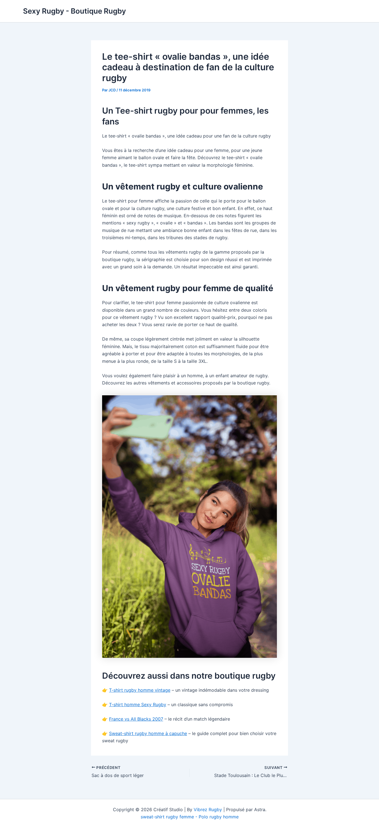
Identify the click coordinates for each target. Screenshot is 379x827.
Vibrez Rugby (208, 809)
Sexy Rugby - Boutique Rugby (74, 11)
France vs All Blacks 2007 (136, 719)
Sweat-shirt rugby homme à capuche (148, 733)
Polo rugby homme (219, 816)
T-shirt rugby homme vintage (139, 690)
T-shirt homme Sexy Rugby (137, 704)
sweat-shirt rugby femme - (170, 816)
